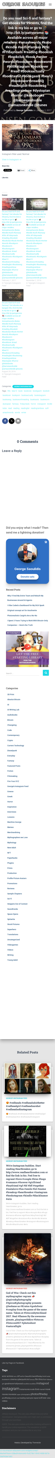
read (10, 408)
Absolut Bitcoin (13, 699)
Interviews (11, 812)
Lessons (10, 817)
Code (9, 730)
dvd (27, 1379)
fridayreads (25, 404)
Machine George (14, 822)
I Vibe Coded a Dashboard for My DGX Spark (25, 605)
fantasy (15, 404)
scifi (47, 408)
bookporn (16, 395)
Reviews (10, 888)
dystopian (7, 404)
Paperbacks (12, 858)
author (22, 1376)
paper (19, 1394)
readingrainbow (37, 408)
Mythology (11, 843)
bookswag (7, 399)
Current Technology (15, 745)
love (37, 1389)
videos (4, 1401)
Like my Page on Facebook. (13, 1363)
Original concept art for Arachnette (22, 610)
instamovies (25, 1389)
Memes (10, 827)
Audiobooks (12, 715)
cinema (13, 1379)
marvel (42, 1389)
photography (25, 1394)
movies (5, 1394)
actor (4, 1376)
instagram (41, 404)
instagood (42, 1383)
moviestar (12, 1394)
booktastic (34, 399)
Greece (10, 791)
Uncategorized (13, 940)
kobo (5, 408)
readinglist (25, 408)
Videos (10, 950)
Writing (10, 955)
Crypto (10, 740)
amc (15, 1376)
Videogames (12, 945)
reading (16, 408)
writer (23, 412)
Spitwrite (11, 919)
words (17, 412)
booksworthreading (21, 399)
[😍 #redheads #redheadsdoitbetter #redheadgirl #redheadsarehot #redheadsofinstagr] (27, 1078)
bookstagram (40, 395)
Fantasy (10, 761)
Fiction (10, 771)
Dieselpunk (12, 751)
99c (9, 391)
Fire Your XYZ (13, 781)
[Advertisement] (27, 999)
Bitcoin (10, 720)
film (36, 1379)
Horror (10, 802)
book (20, 391)
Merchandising (13, 832)
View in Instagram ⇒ (11, 159)
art (18, 1376)
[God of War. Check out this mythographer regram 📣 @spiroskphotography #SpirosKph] (27, 1258)
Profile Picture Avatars (16, 878)
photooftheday (39, 1394)
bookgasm (37, 391)
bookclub (28, 391)
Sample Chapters (14, 894)
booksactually (27, 395)
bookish (46, 391)
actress (10, 1376)
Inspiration (12, 807)
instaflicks (32, 1384)
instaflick (26, 1384)
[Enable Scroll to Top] (49, 1452)
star (44, 1398)
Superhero (11, 929)
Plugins (10, 863)
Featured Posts (13, 766)
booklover (7, 395)
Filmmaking (12, 776)
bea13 (14, 391)
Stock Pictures (13, 924)
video (49, 1398)
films (41, 1379)
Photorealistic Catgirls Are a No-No (22, 615)
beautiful (28, 1376)
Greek (9, 796)
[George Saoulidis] (24, 4)
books (48, 1376)
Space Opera (12, 914)
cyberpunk (21, 1379)
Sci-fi (9, 899)
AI (8, 705)
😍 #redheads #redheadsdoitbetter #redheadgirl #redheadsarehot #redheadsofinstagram (25, 1106)
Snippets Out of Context (17, 904)
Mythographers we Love (17, 837)
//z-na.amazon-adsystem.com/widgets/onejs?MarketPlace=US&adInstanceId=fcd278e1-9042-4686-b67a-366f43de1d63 (25, 1453)
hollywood (18, 1384)
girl (3, 1384)
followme (49, 1379)
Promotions (12, 883)
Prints (9, 868)
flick (44, 1379)
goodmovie (9, 1384)
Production (12, 873)
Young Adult (12, 960)
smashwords (8, 412)
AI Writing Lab (13, 710)
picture (13, 1398)
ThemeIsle (36, 1443)
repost (36, 1398)
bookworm (44, 399)
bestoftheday (37, 1376)
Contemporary (13, 735)
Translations (12, 934)
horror (33, 404)
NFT (9, 853)
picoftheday (6, 1398)
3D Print (10, 694)
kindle (49, 404)
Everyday (11, 756)
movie (47, 1389)
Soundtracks (12, 909)
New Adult (11, 848)
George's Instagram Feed (23, 386)
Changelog (12, 725)
